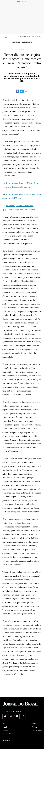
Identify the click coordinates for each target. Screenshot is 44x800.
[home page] (22, 42)
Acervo (21, 49)
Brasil (4, 727)
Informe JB (6, 734)
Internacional (37, 730)
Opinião (35, 724)
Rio (3, 724)
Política (34, 727)
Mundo (5, 730)
